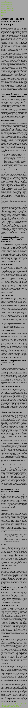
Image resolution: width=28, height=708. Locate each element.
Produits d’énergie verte (6, 2)
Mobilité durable (5, 12)
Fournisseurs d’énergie (6, 4)
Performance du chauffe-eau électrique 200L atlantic (13, 704)
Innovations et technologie (7, 10)
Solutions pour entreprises (7, 8)
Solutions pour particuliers (7, 6)
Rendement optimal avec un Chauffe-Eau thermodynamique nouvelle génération (11, 706)
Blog (2, 15)
